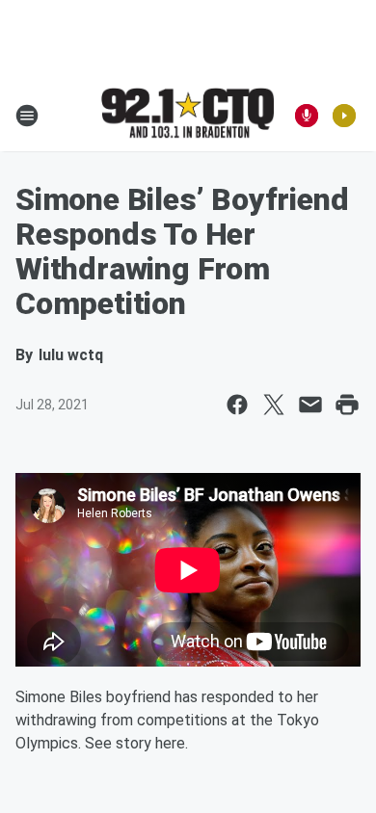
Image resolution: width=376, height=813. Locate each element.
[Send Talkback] (306, 115)
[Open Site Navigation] (27, 115)
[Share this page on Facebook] (237, 404)
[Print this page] (347, 404)
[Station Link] (188, 115)
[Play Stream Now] (344, 115)
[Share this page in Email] (310, 404)
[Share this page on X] (273, 404)
